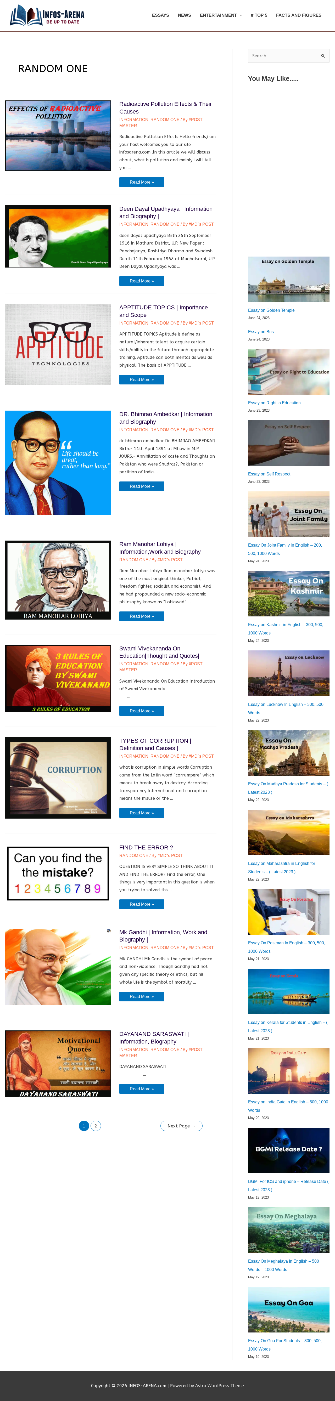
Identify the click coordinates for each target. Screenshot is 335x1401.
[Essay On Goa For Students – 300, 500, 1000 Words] (289, 1309)
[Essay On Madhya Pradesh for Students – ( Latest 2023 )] (289, 753)
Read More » (142, 183)
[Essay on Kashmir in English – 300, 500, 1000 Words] (289, 593)
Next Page (182, 1125)
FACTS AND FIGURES (298, 15)
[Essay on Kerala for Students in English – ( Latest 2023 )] (289, 991)
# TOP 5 (259, 15)
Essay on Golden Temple (271, 310)
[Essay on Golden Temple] (289, 279)
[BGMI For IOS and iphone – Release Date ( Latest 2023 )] (289, 1150)
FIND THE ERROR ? (146, 847)
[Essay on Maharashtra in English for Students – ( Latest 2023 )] (289, 832)
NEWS (184, 15)
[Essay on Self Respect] (289, 443)
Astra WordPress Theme (219, 1385)
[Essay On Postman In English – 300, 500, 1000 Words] (289, 912)
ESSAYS (160, 15)
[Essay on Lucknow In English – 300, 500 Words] (289, 673)
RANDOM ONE (165, 119)
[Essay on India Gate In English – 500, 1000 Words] (289, 1071)
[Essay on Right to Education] (289, 372)
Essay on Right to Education (274, 403)
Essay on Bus (261, 332)
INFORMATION (133, 119)
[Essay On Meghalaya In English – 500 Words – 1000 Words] (289, 1230)
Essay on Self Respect (269, 474)
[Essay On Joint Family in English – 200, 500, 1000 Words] (289, 514)
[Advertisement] (289, 123)
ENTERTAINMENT (218, 15)
